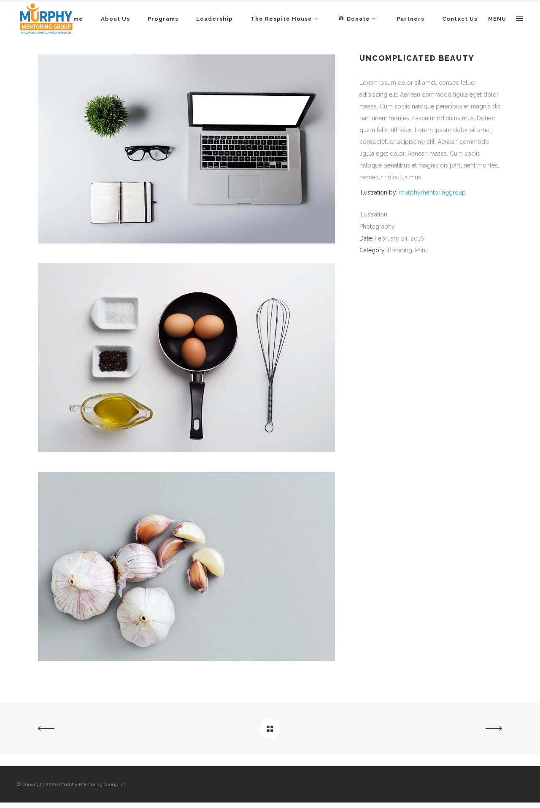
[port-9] (186, 450)
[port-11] (186, 659)
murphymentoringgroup (432, 192)
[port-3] (186, 241)
